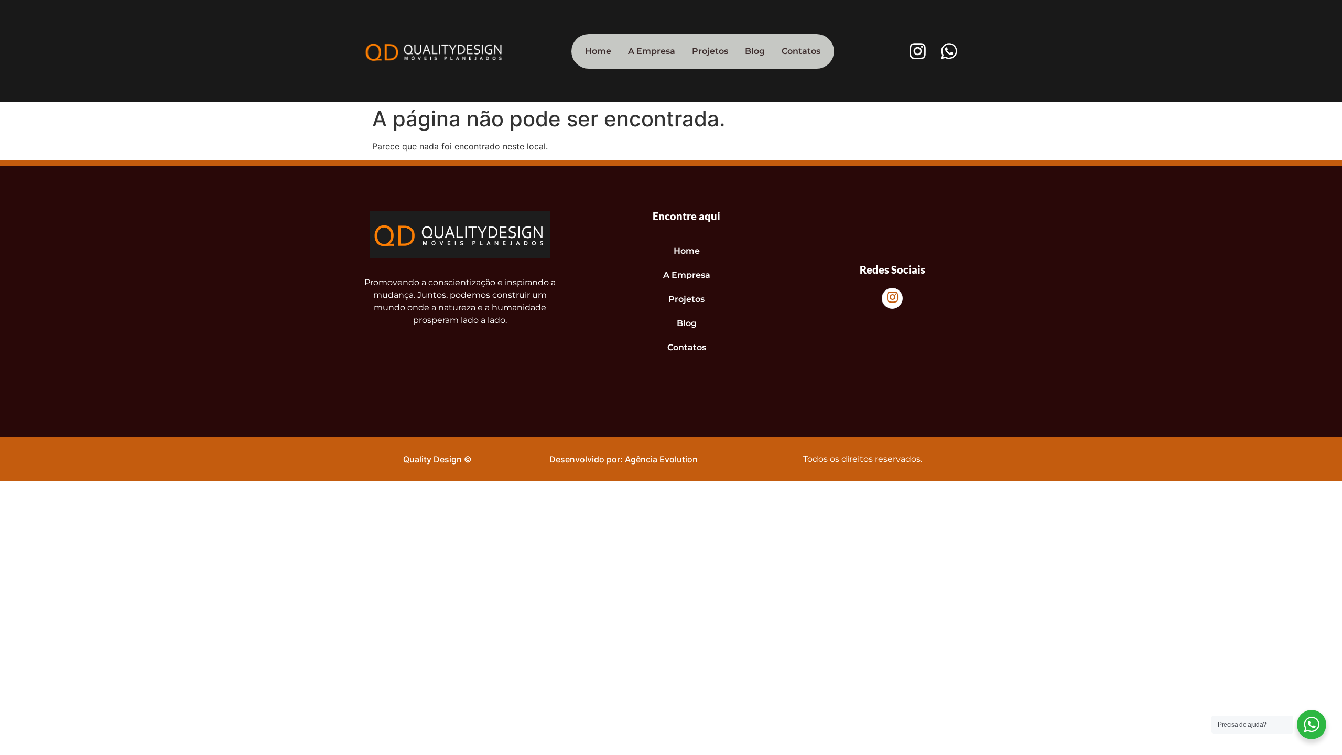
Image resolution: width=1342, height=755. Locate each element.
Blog (755, 51)
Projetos (710, 51)
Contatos (801, 51)
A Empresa (651, 51)
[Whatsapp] (949, 51)
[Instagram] (917, 51)
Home (598, 51)
